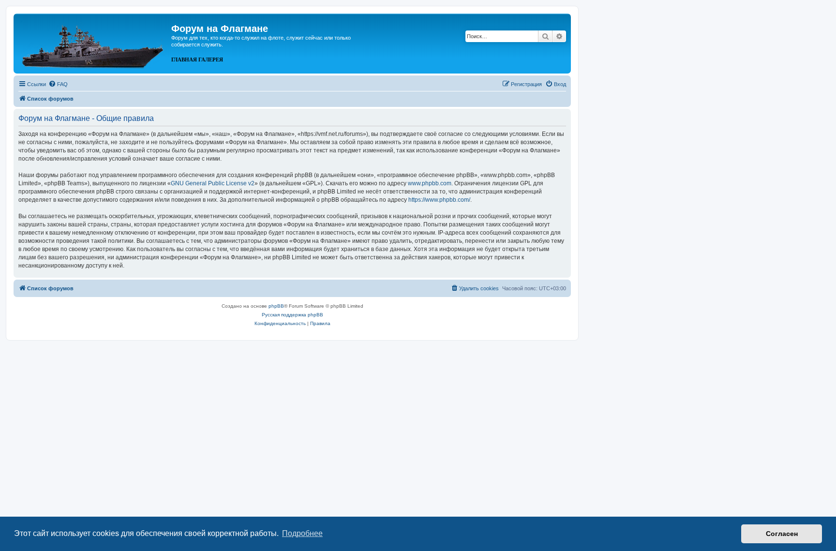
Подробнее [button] (302, 533)
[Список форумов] (93, 42)
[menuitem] (58, 84)
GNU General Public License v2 (212, 183)
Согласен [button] (782, 533)
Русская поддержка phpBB (292, 314)
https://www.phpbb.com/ (439, 199)
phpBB (276, 306)
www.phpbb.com (429, 183)
